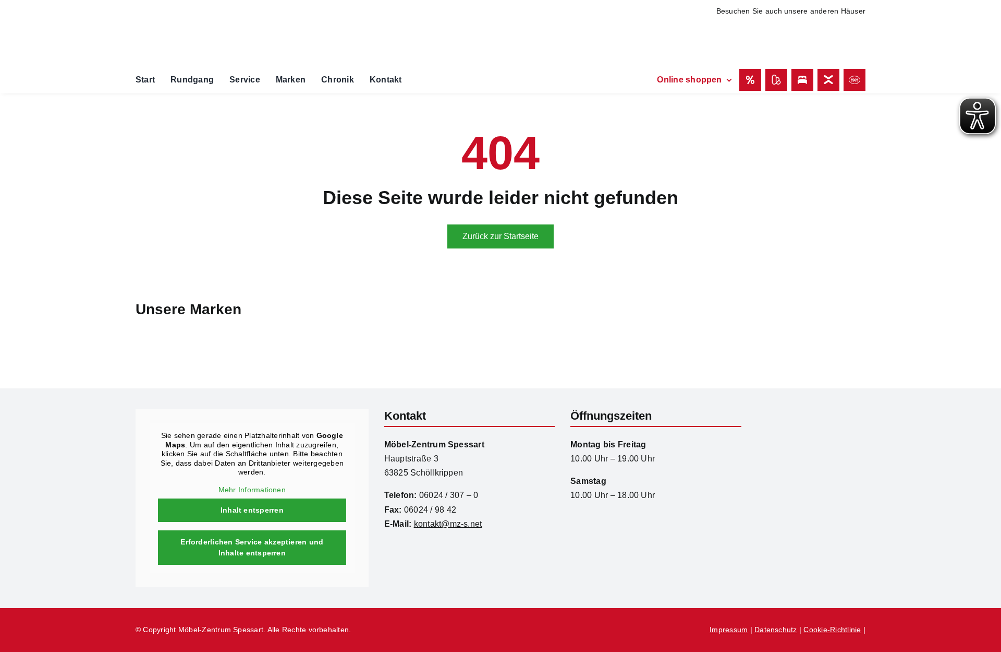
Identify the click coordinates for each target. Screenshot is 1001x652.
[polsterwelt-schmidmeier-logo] (816, 31)
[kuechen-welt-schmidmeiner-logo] (725, 25)
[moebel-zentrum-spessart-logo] (811, 413)
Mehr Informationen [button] (252, 489)
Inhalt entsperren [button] (252, 510)
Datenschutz (775, 629)
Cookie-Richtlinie (832, 629)
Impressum (729, 629)
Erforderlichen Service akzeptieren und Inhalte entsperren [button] (251, 547)
